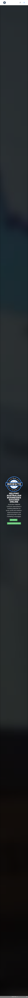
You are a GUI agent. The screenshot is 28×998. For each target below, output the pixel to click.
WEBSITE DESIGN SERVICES (14, 523)
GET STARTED (13, 519)
